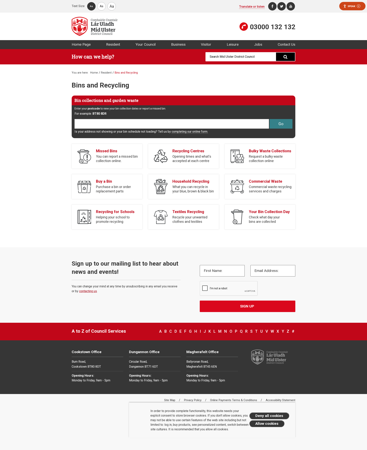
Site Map (170, 400)
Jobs (258, 44)
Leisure (233, 44)
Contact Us (286, 44)
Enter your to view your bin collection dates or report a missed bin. (120, 108)
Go (280, 124)
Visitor (206, 44)
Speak (351, 6)
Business (178, 44)
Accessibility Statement (280, 400)
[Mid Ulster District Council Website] (126, 26)
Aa (91, 6)
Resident (113, 44)
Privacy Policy (193, 400)
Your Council (146, 44)
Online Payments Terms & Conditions (234, 400)
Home (94, 72)
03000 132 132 (272, 27)
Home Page (81, 44)
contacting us (88, 291)
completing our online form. (190, 131)
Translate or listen (252, 6)
